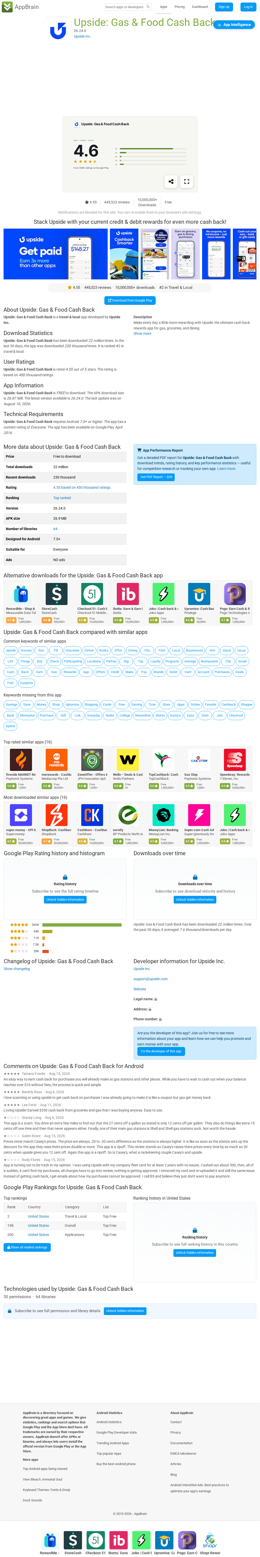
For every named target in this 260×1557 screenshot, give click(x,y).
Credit (115, 672)
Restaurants (209, 661)
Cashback (228, 704)
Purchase (47, 715)
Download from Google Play (131, 300)
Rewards (70, 672)
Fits (147, 650)
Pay (144, 672)
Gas (54, 672)
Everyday (93, 715)
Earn (39, 672)
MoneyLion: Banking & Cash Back (163, 830)
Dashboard (200, 7)
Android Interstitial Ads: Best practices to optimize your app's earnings (199, 1488)
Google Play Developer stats (116, 1432)
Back (25, 672)
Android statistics (109, 1422)
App (86, 672)
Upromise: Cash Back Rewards (199, 608)
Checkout (236, 715)
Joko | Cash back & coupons (163, 608)
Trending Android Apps (112, 1443)
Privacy (175, 1432)
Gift (63, 715)
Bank (10, 715)
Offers (100, 672)
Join (220, 715)
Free (122, 704)
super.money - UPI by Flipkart (21, 830)
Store (166, 704)
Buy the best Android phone (116, 1464)
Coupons (26, 683)
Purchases (222, 672)
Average (190, 661)
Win (212, 650)
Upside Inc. (142, 969)
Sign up (224, 7)
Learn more (226, 469)
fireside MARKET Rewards (21, 774)
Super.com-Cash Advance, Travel (199, 830)
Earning (137, 704)
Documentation (181, 1443)
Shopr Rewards (210, 1553)
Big (126, 661)
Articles (175, 1464)
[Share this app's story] (170, 181)
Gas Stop (191, 774)
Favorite (210, 704)
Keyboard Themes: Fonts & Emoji (46, 1490)
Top (140, 661)
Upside (11, 650)
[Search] (148, 7)
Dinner (89, 650)
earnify (118, 830)
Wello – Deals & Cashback (128, 774)
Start (205, 715)
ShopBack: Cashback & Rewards (57, 830)
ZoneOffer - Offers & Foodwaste (92, 774)
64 (55, 529)
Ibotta (110, 715)
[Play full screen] (186, 181)
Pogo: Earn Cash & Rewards (235, 608)
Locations (94, 661)
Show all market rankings (28, 1247)
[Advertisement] (130, 80)
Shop (56, 704)
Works (103, 650)
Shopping (91, 704)
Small (242, 661)
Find (162, 650)
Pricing (180, 7)
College (125, 715)
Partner (111, 661)
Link (78, 715)
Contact (176, 1422)
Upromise (72, 704)
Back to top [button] (249, 1515)
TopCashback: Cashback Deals (163, 774)
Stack (227, 650)
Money (41, 704)
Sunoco (175, 715)
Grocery (26, 650)
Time (152, 704)
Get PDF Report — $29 (156, 477)
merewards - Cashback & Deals (57, 774)
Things (25, 661)
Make (129, 672)
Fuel (10, 683)
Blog (173, 1474)
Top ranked (62, 498)
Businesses (194, 650)
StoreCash (49, 608)
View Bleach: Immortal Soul (42, 1479)
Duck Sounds (32, 1500)
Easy (190, 715)
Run (41, 650)
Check (54, 661)
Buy (39, 661)
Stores (160, 715)
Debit (173, 672)
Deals (239, 672)
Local (176, 650)
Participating (73, 661)
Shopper (247, 704)
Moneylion (27, 715)
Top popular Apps (108, 1453)
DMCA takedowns (183, 1453)
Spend (10, 726)
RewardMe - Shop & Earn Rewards (21, 608)
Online (195, 704)
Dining (132, 650)
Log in (248, 7)
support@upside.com (151, 979)
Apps (163, 7)
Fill (56, 650)
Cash (10, 672)
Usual (241, 650)
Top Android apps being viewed (45, 1469)
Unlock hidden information (65, 899)
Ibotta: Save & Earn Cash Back (128, 608)
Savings (11, 704)
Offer (118, 650)
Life (10, 661)
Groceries (72, 650)
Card (188, 672)
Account (203, 672)
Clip (228, 661)
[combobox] (125, 7)
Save (26, 704)
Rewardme (143, 715)
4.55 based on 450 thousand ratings (81, 487)
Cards (107, 704)
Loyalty (155, 661)
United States (38, 1216)
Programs (172, 661)
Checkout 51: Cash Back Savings (92, 608)
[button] (195, 999)
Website (140, 989)
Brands (159, 672)
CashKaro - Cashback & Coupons (92, 830)
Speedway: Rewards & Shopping (235, 774)
